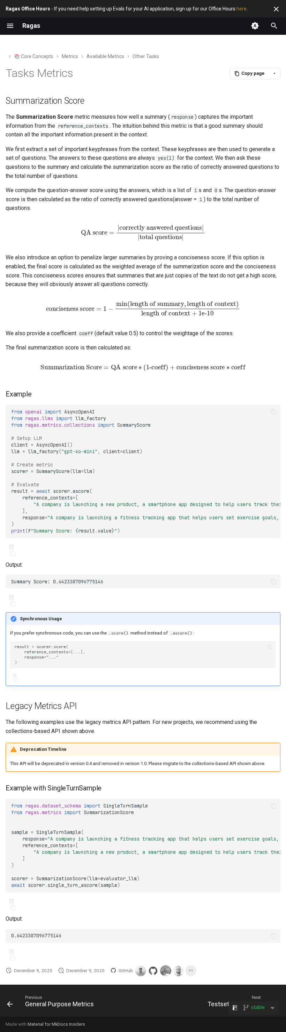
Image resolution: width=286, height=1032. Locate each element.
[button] (249, 73)
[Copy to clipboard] (273, 412)
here (241, 8)
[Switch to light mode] (255, 26)
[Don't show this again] (276, 9)
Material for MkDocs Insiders (56, 1024)
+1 (190, 970)
